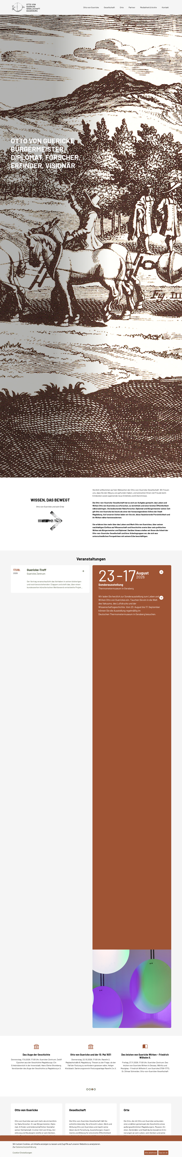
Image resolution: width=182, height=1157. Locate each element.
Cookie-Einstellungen (22, 1152)
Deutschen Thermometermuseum (115, 614)
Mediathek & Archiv (148, 7)
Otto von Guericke (91, 7)
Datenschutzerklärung (26, 1147)
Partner (132, 7)
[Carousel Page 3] (92, 1089)
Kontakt (165, 7)
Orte (122, 7)
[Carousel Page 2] (90, 1089)
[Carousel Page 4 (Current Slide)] (95, 1089)
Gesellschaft (109, 7)
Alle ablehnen (151, 1152)
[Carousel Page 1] (87, 1089)
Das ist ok (163, 1152)
